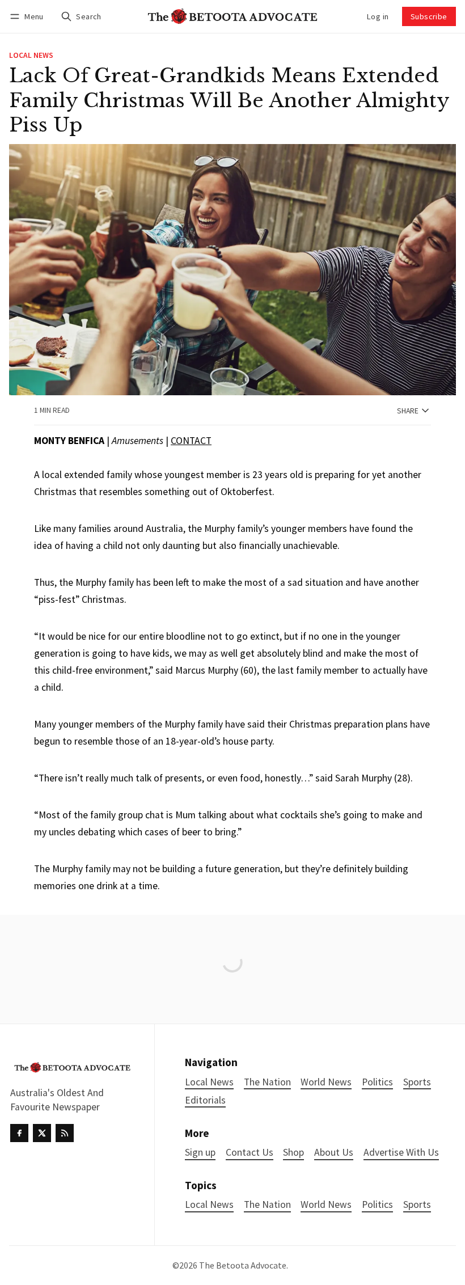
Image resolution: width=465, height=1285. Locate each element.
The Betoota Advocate (242, 1265)
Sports (417, 1205)
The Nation (267, 1205)
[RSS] (65, 1133)
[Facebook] (19, 1133)
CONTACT (191, 440)
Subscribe (429, 16)
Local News (31, 56)
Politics (377, 1205)
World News (326, 1205)
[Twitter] (42, 1133)
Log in (377, 16)
